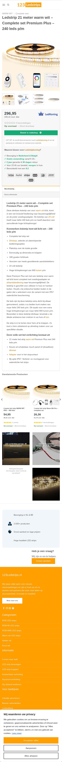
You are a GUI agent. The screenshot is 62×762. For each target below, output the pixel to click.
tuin (47, 317)
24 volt (51, 217)
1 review (15, 422)
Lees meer (17, 733)
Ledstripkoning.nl (42, 140)
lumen (39, 270)
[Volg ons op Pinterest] (13, 608)
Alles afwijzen (31, 756)
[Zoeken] (8, 4)
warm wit (40, 210)
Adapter (12, 354)
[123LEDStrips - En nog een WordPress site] (32, 4)
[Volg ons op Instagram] (7, 608)
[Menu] (3, 5)
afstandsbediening (15, 282)
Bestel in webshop (29, 133)
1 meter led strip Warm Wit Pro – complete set (46, 409)
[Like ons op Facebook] (4, 608)
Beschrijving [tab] (9, 189)
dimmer (12, 350)
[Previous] (7, 62)
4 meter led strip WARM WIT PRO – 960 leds (14, 409)
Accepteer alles (31, 740)
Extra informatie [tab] (10, 194)
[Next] (55, 62)
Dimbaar (13, 240)
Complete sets (22, 13)
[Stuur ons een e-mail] (10, 608)
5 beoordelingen (48, 422)
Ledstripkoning (32, 150)
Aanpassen (31, 748)
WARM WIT (7, 13)
